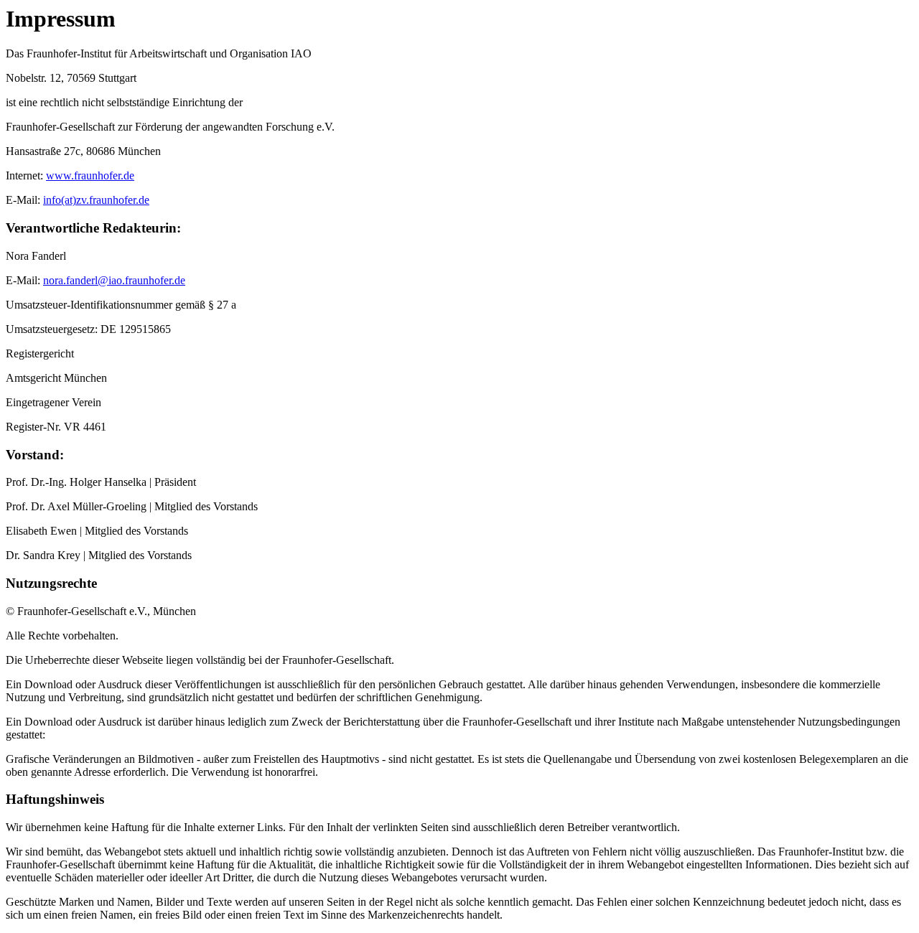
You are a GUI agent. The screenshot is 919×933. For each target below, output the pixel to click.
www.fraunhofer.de (90, 175)
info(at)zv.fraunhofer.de (96, 200)
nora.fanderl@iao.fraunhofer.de (114, 280)
